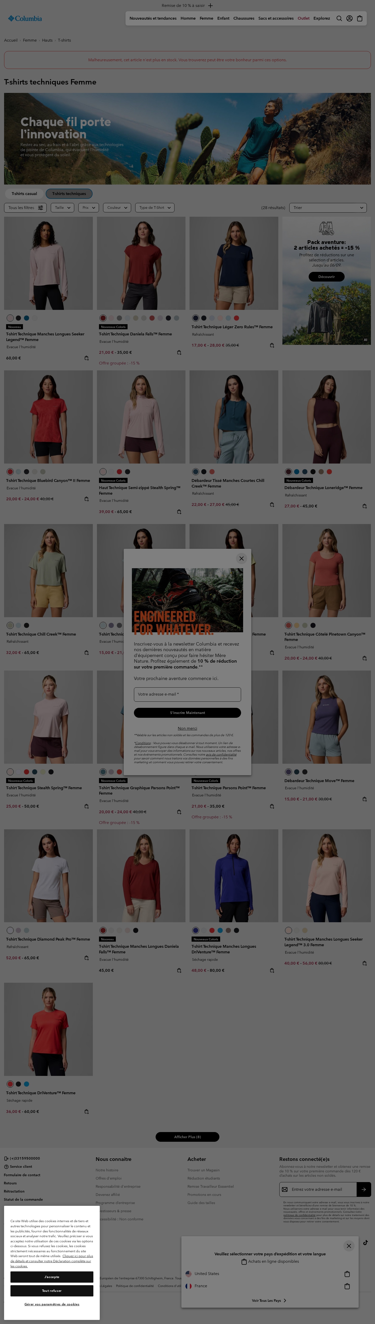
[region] (52, 1263)
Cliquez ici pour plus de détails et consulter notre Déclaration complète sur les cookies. (51, 1261)
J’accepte (51, 1277)
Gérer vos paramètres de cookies (51, 1304)
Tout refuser (52, 1291)
